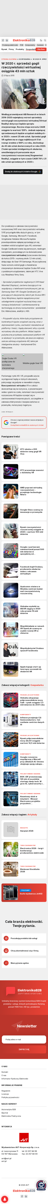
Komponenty (30, 45)
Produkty (20, 49)
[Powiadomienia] (4, 1199)
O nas (3, 1075)
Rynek (4, 49)
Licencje (5, 1094)
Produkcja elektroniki (10, 45)
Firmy (11, 49)
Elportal (4, 1113)
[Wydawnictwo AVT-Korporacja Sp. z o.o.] (24, 1137)
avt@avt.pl (6, 1158)
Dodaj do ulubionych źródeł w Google (21, 172)
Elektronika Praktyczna (11, 1116)
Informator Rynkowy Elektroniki (14, 1079)
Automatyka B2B (8, 1109)
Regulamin (5, 1091)
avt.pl (4, 1161)
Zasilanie (40, 45)
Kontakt (4, 1072)
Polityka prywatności (10, 1097)
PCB (21, 45)
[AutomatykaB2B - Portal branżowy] (24, 1190)
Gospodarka (31, 49)
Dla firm (41, 49)
